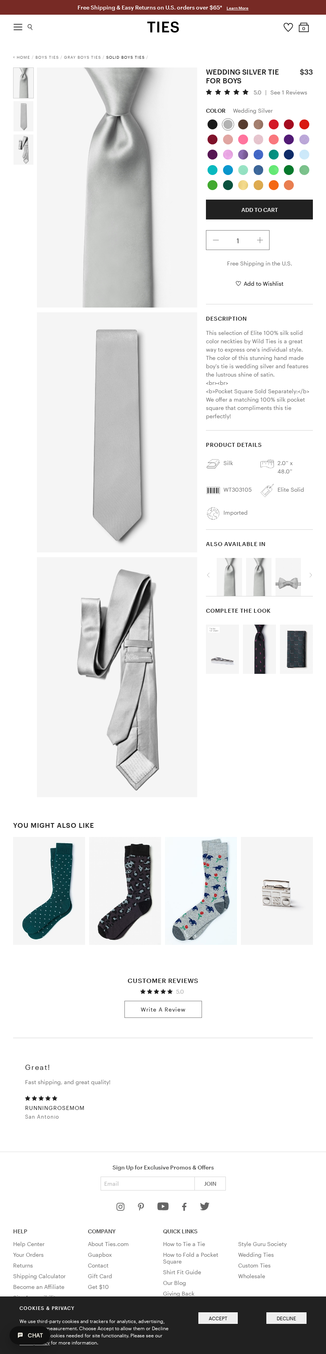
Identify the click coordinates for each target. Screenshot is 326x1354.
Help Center (29, 1244)
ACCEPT (218, 1318)
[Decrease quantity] (215, 240)
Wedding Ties (256, 1254)
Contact (98, 1265)
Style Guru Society (262, 1244)
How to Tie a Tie (184, 1244)
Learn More (237, 8)
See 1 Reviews (288, 92)
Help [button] (20, 1231)
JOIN (210, 1183)
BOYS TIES (47, 57)
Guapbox (100, 1254)
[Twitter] (205, 1208)
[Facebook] (185, 1208)
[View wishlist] (288, 25)
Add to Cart (259, 209)
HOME (23, 57)
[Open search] (30, 25)
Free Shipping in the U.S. (259, 263)
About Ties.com (108, 1244)
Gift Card (100, 1276)
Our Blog (174, 1282)
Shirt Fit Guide (182, 1272)
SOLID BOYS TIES (125, 57)
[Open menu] (18, 25)
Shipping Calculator (39, 1276)
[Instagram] (121, 1208)
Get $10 (98, 1286)
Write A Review (163, 1009)
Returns (23, 1265)
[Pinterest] (142, 1208)
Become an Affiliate (38, 1286)
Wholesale (251, 1276)
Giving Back (178, 1293)
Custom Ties (254, 1265)
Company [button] (102, 1231)
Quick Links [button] (180, 1231)
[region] (259, 575)
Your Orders (28, 1254)
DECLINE (286, 1318)
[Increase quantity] (260, 240)
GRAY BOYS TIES (82, 57)
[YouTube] (163, 1208)
